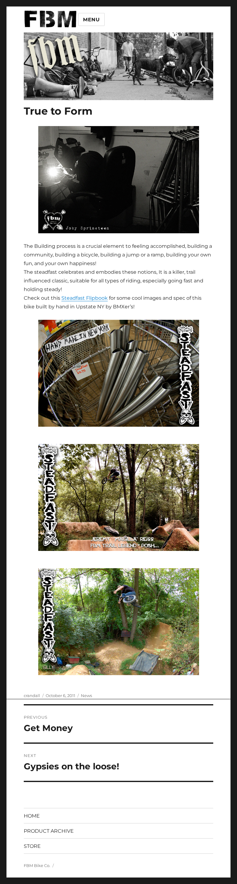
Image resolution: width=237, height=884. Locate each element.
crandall (32, 695)
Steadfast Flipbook (84, 298)
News (86, 695)
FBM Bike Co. (37, 865)
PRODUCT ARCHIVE (49, 831)
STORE (32, 846)
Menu (91, 20)
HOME (32, 816)
